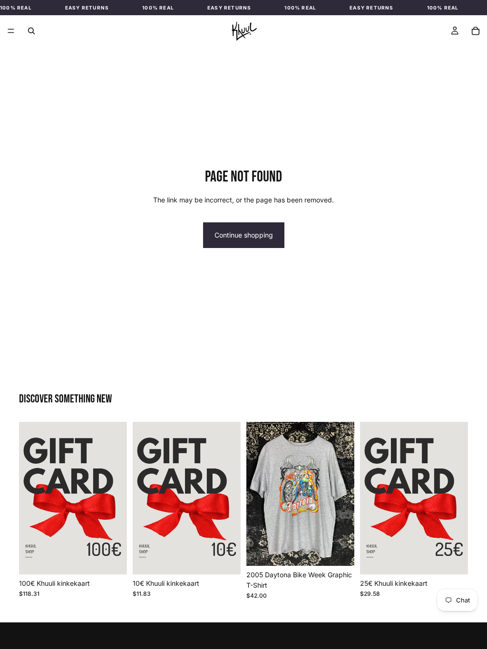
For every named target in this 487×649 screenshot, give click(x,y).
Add (109, 559)
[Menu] (11, 31)
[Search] (31, 30)
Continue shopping (243, 235)
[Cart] (475, 30)
